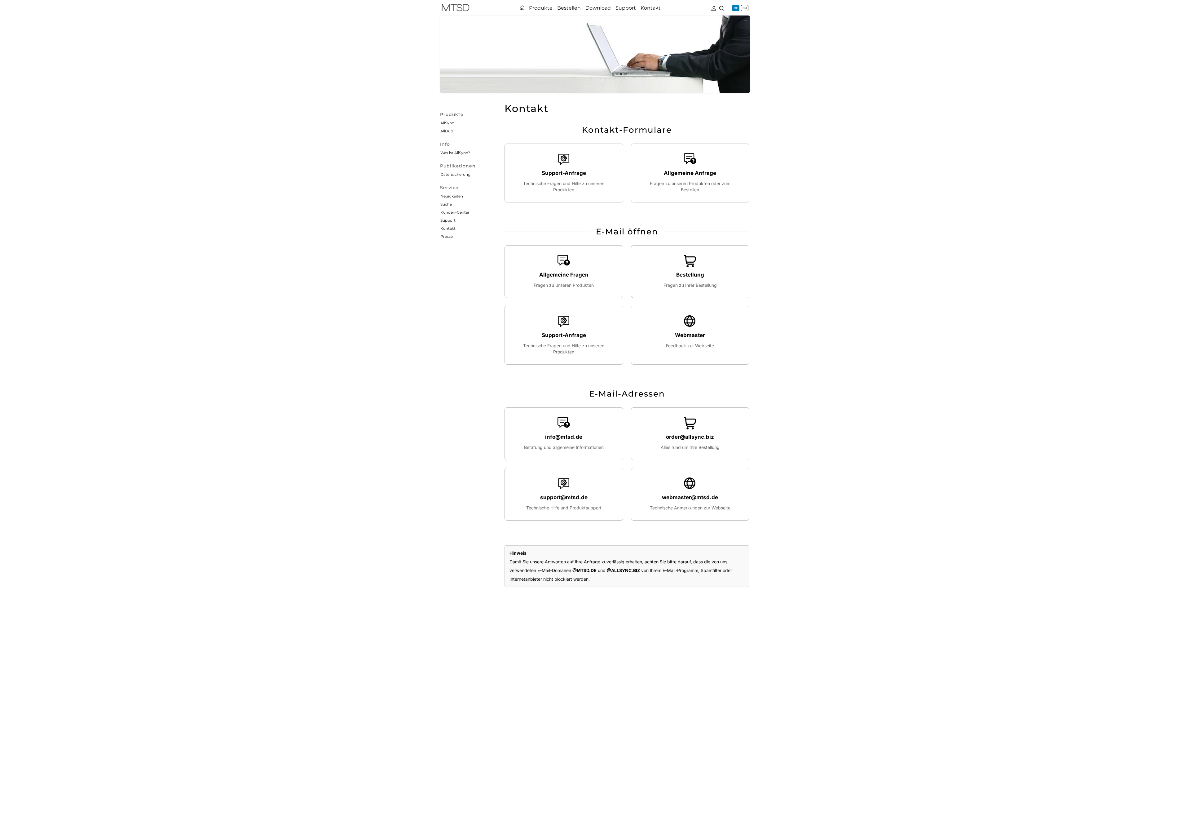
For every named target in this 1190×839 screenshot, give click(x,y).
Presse (446, 236)
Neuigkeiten (451, 196)
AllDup (446, 131)
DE (736, 8)
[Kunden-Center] (713, 8)
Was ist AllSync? (455, 152)
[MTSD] (455, 8)
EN (745, 8)
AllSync (447, 123)
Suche (446, 204)
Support (448, 220)
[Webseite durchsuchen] (721, 8)
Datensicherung (455, 174)
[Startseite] (522, 7)
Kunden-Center (454, 212)
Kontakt (448, 228)
